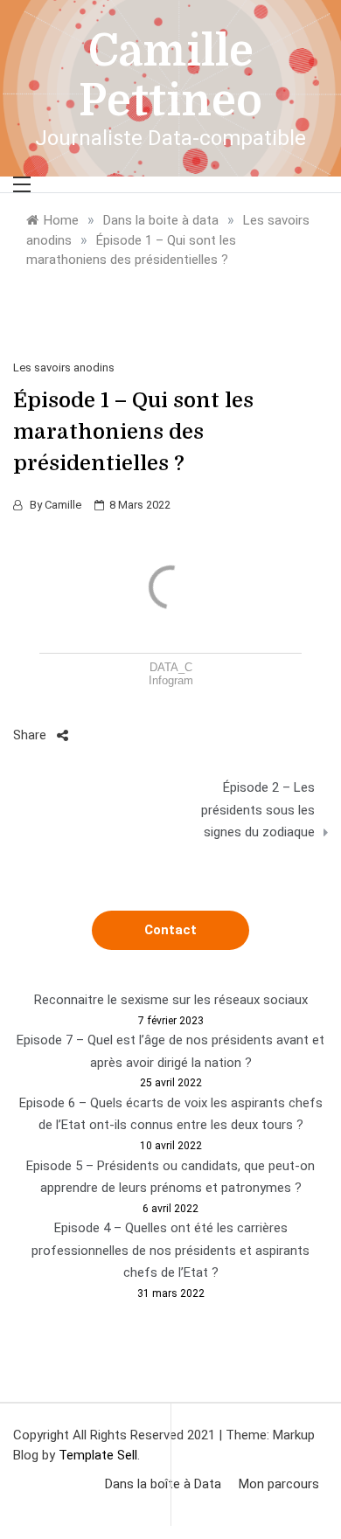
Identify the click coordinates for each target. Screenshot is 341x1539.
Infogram (171, 680)
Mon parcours (279, 1484)
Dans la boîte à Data (163, 1484)
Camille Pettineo (170, 76)
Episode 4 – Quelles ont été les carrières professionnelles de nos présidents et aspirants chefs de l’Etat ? (170, 1250)
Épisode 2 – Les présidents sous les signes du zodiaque (258, 810)
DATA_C (171, 667)
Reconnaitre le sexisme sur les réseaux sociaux (171, 1000)
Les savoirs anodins (64, 367)
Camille (63, 504)
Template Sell (98, 1455)
